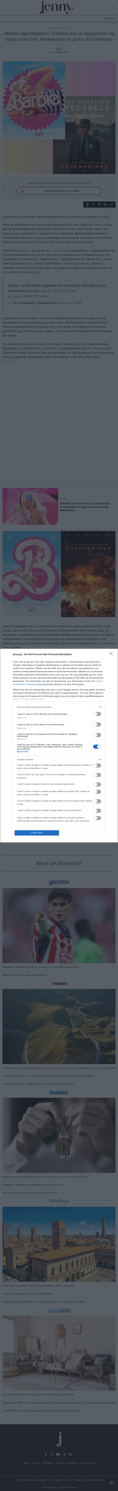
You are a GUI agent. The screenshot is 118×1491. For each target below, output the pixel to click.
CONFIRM (37, 833)
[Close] (112, 654)
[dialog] (59, 746)
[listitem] (59, 707)
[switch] (97, 714)
